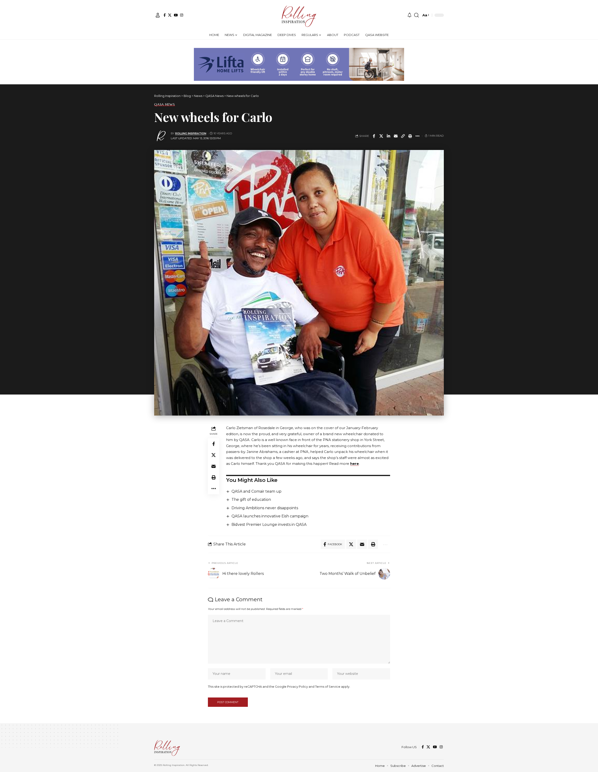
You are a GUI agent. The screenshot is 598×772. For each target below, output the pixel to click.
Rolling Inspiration (190, 133)
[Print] (410, 136)
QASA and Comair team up (256, 491)
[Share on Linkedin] (388, 136)
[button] (157, 15)
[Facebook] (164, 15)
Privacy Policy (297, 686)
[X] (170, 15)
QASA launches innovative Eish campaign (269, 516)
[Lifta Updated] (299, 64)
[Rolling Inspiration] (299, 15)
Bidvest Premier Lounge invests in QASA (268, 524)
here (354, 463)
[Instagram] (181, 15)
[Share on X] (381, 136)
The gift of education (251, 499)
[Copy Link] (403, 136)
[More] (417, 136)
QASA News (164, 104)
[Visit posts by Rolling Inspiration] (161, 136)
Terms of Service (327, 686)
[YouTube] (176, 15)
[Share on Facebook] (374, 136)
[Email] (395, 136)
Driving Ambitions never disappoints (264, 508)
